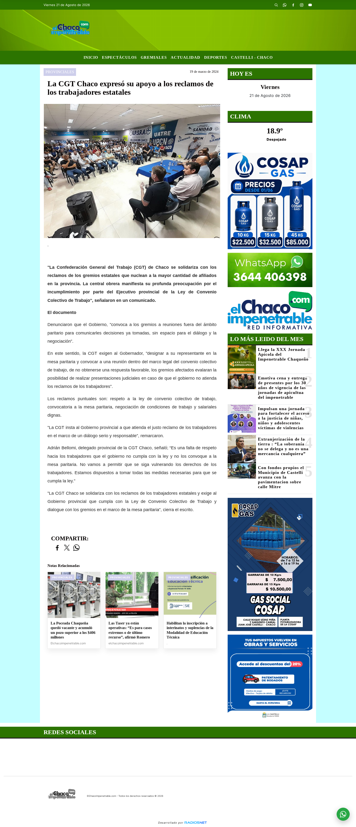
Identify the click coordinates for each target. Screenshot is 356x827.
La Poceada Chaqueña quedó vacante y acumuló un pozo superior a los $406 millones (73, 630)
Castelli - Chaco (252, 57)
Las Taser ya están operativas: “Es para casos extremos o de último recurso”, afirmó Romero (130, 630)
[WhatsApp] (284, 5)
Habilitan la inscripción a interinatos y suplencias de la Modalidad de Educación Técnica (190, 630)
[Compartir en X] (66, 548)
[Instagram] (301, 5)
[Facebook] (293, 5)
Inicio (91, 57)
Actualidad (185, 57)
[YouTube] (310, 5)
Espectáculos (119, 57)
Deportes (215, 57)
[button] (276, 5)
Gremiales (154, 57)
